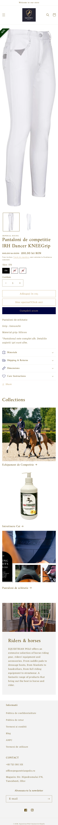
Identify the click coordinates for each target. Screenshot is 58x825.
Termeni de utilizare (17, 747)
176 (6, 270)
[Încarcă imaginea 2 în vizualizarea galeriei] (29, 222)
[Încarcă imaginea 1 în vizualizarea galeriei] (11, 222)
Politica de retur (15, 720)
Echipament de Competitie (18, 465)
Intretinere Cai (11, 526)
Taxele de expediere (21, 257)
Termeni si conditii (16, 726)
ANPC (9, 740)
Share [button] (9, 384)
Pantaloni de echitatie (15, 588)
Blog (8, 733)
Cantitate (6, 277)
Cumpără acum (29, 310)
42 (23, 270)
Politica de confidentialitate (21, 713)
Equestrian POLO (25, 824)
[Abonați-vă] (48, 798)
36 (14, 270)
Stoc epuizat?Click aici (29, 302)
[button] (3, 15)
